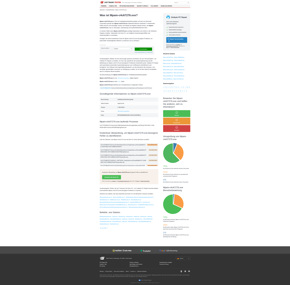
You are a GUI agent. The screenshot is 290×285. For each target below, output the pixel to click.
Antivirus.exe (143, 216)
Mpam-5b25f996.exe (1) (136, 202)
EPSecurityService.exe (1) (106, 197)
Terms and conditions (119, 271)
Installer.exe (136, 216)
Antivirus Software (134, 262)
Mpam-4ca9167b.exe (179, 60)
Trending (103, 6)
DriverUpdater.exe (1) (136, 199)
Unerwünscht (176, 122)
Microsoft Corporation (123, 78)
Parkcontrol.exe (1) (132, 204)
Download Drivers (166, 6)
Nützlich (177, 115)
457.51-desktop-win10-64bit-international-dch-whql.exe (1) (114, 207)
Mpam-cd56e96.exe (168, 72)
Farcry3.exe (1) (146, 202)
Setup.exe (149, 216)
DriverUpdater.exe (116, 221)
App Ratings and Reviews (127, 6)
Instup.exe (124, 221)
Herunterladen (143, 49)
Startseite (102, 9)
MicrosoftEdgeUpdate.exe (145, 221)
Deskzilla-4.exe (138, 218)
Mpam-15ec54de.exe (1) (119, 197)
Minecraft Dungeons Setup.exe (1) (137, 207)
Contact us (133, 271)
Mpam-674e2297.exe (179, 69)
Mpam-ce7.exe (166, 63)
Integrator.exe (121, 216)
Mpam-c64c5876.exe (168, 57)
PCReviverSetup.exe (133, 221)
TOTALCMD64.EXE (148, 218)
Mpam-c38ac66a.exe (179, 57)
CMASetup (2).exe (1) (115, 199)
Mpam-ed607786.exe (179, 66)
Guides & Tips (113, 6)
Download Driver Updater (166, 262)
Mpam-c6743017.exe (168, 60)
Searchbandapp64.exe (115, 218)
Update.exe (125, 218)
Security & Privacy (142, 6)
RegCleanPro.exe (114, 223)
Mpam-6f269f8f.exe (167, 78)
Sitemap (102, 271)
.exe (119, 81)
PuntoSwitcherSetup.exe (105, 221)
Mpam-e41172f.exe (178, 72)
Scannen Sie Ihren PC (112, 177)
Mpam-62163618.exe (179, 75)
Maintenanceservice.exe (105, 216)
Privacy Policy (108, 271)
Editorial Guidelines (142, 271)
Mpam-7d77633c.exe (178, 78)
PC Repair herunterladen (175, 39)
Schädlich (176, 130)
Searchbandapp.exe (104, 218)
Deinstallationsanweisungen (124, 181)
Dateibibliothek (110, 9)
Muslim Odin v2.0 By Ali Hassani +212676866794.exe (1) (113, 204)
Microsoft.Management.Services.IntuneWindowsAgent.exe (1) (114, 202)
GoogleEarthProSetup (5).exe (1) (146, 204)
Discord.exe (131, 218)
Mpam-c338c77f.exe (168, 66)
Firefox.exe (115, 216)
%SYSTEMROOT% (105, 88)
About (127, 271)
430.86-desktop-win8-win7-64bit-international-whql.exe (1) (140, 197)
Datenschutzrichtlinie (145, 181)
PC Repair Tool (103, 262)
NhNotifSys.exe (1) (125, 199)
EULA (137, 181)
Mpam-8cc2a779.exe (168, 69)
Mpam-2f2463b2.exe (168, 75)
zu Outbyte (113, 181)
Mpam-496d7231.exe (176, 63)
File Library (154, 6)
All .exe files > (103, 228)
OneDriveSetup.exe (104, 223)
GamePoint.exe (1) (104, 199)
